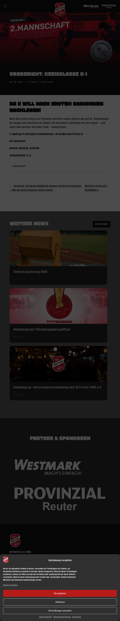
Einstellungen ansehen (60, 610)
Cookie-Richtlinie (45, 617)
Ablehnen (60, 602)
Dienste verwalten (10, 585)
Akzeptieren (60, 593)
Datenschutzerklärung (62, 617)
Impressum (76, 617)
